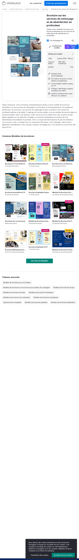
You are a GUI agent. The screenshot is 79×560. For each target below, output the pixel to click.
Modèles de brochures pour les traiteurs (17, 282)
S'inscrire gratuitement (56, 3)
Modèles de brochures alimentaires (63, 302)
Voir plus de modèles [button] (39, 261)
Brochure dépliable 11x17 (38, 247)
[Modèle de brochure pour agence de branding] (39, 210)
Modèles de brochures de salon (14, 292)
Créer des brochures (16, 9)
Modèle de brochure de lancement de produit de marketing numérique (63, 192)
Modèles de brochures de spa (63, 287)
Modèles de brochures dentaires (36, 302)
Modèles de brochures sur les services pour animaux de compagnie (26, 287)
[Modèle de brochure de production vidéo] (63, 210)
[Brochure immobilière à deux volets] (16, 181)
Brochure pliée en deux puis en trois (39, 164)
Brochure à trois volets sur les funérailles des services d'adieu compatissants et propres (16, 164)
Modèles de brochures (32, 9)
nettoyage (45, 9)
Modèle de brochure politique (63, 250)
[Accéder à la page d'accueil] (11, 3)
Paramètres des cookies (39, 555)
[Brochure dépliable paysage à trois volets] (39, 181)
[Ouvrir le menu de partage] (72, 40)
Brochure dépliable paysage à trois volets (39, 192)
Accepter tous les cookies (63, 555)
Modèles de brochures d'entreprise (41, 292)
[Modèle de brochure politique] (63, 238)
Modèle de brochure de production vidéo (63, 221)
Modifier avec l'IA (73, 46)
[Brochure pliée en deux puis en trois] (39, 152)
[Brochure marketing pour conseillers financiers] (16, 238)
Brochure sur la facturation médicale (16, 221)
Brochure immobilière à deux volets (16, 192)
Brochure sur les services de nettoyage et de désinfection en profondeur (63, 164)
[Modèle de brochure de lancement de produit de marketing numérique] (63, 181)
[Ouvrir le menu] (74, 3)
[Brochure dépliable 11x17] (39, 237)
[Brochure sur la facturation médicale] (16, 210)
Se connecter (36, 3)
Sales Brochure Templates (12, 302)
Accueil (4, 9)
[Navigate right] (39, 70)
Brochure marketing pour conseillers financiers (16, 250)
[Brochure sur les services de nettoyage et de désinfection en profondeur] (63, 152)
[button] (55, 46)
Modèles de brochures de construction (16, 297)
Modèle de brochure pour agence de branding (39, 221)
